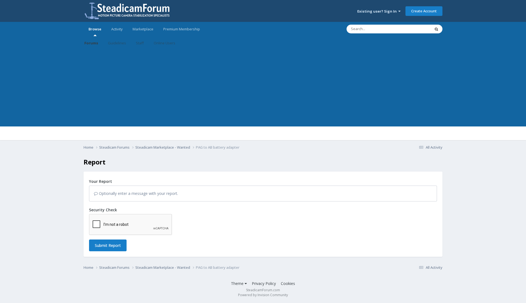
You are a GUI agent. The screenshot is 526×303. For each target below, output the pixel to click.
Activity (117, 29)
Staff (140, 43)
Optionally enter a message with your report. (138, 193)
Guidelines (117, 43)
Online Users (164, 43)
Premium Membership (181, 29)
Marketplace (143, 29)
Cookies (288, 283)
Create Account (424, 10)
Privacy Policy (264, 283)
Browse (94, 29)
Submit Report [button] (108, 245)
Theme (238, 283)
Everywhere (414, 29)
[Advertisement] (263, 88)
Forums (91, 43)
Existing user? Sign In (377, 11)
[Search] (436, 29)
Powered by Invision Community (263, 295)
